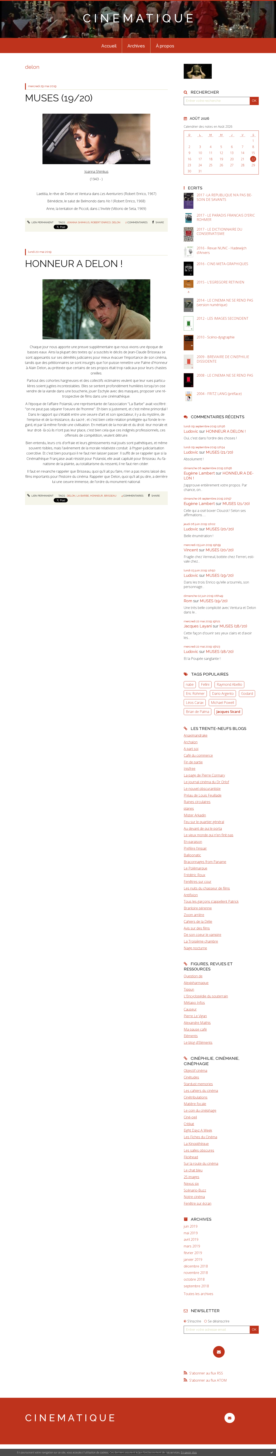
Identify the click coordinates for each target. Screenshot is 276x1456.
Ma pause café (195, 1029)
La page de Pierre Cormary (204, 775)
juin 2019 (191, 1226)
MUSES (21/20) (219, 452)
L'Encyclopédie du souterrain (206, 996)
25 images (191, 1177)
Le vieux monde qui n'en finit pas (208, 835)
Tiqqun (189, 989)
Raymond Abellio (229, 684)
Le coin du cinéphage (200, 1110)
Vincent (191, 550)
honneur (96, 495)
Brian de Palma (197, 711)
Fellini (205, 684)
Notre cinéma (194, 1196)
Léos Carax (195, 702)
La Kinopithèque (196, 1143)
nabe (190, 684)
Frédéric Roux (194, 875)
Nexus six (191, 1183)
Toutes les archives (198, 1294)
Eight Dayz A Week (198, 1130)
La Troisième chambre (201, 941)
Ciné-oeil (190, 1117)
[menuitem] (109, 45)
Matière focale (195, 1103)
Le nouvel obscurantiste (202, 788)
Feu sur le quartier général (204, 821)
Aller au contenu (14, 4)
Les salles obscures (199, 1150)
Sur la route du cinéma (201, 1163)
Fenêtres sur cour (197, 881)
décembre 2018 (196, 1266)
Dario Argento (223, 693)
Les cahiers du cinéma (201, 1090)
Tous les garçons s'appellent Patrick (211, 901)
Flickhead (191, 1157)
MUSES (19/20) (59, 98)
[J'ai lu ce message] (271, 1452)
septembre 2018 (196, 1286)
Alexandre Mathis (197, 1022)
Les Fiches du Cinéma (200, 1137)
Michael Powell (222, 702)
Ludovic (191, 431)
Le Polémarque (195, 868)
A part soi (191, 748)
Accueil (108, 46)
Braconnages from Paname (205, 861)
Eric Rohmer (195, 693)
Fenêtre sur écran (197, 1203)
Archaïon (191, 742)
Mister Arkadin (195, 815)
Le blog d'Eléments (198, 1042)
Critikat (189, 1123)
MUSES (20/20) (220, 529)
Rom (188, 601)
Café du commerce (198, 755)
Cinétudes (191, 1077)
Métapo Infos (194, 1002)
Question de (193, 976)
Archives (136, 46)
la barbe (83, 495)
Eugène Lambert (199, 473)
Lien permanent (42, 222)
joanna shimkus (78, 222)
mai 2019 (191, 1233)
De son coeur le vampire (202, 934)
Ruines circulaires (197, 801)
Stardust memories (198, 1084)
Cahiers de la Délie (198, 921)
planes (189, 808)
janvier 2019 (193, 1259)
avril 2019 (191, 1239)
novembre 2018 (196, 1272)
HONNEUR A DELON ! (74, 263)
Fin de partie (193, 762)
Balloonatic (192, 855)
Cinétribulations (195, 1097)
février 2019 (193, 1253)
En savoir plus (189, 1452)
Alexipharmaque (196, 982)
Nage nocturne (195, 948)
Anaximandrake (195, 735)
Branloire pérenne (198, 908)
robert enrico (101, 222)
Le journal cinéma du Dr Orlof (206, 782)
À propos (165, 46)
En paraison (193, 841)
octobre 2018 (194, 1279)
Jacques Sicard (228, 711)
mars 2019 (192, 1246)
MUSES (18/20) (233, 626)
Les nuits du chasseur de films (207, 888)
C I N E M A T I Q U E (138, 18)
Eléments (191, 1035)
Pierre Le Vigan (195, 1016)
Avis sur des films (197, 928)
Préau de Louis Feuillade (202, 795)
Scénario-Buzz (195, 1190)
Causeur (190, 1009)
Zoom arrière (194, 914)
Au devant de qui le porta (203, 828)
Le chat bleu (193, 1170)
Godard (247, 693)
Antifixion (191, 895)
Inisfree (189, 768)
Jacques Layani (198, 626)
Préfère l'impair (195, 848)
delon (116, 222)
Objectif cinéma (195, 1070)
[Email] (219, 1352)
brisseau (110, 495)
